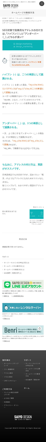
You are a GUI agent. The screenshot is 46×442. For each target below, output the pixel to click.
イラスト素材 (8, 377)
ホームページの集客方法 (13, 269)
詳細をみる (7, 318)
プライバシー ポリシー (11, 406)
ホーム (27, 388)
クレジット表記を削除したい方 (11, 393)
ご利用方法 (7, 389)
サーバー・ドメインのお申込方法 (15, 262)
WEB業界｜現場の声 (11, 273)
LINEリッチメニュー (10, 381)
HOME (4, 18)
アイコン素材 (8, 373)
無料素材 (6, 360)
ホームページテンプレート (11, 364)
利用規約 (7, 402)
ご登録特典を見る (18, 296)
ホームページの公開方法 (13, 266)
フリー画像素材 (9, 369)
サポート (11, 18)
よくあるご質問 (9, 398)
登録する (6, 296)
